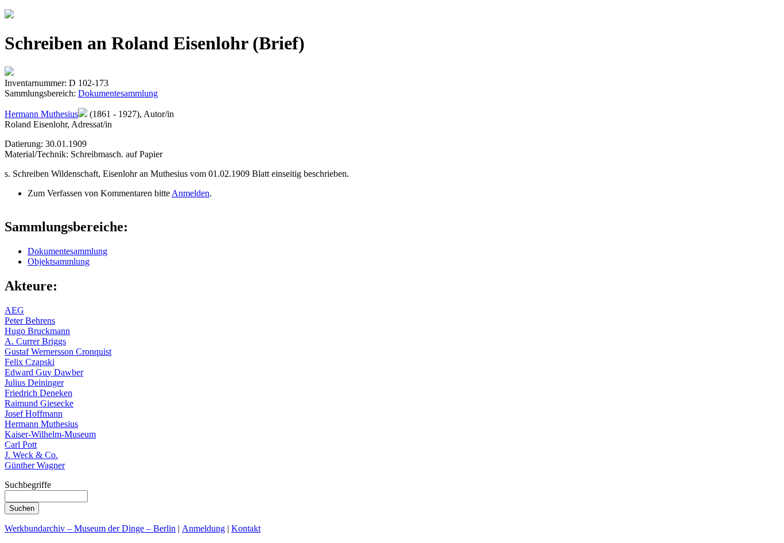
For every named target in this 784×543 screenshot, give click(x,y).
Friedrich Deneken (38, 393)
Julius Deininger (34, 382)
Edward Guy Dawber (44, 372)
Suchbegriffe (28, 485)
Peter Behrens (30, 320)
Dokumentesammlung (118, 93)
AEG (14, 310)
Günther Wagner (35, 465)
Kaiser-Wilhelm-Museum (50, 434)
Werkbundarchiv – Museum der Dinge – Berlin (90, 528)
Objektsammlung (59, 261)
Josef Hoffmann (34, 413)
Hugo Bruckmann (37, 331)
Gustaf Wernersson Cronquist (58, 351)
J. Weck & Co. (31, 455)
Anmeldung (203, 528)
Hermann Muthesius (41, 114)
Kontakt (246, 528)
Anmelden (190, 193)
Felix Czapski (30, 362)
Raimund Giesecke (39, 403)
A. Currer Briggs (35, 341)
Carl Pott (21, 444)
